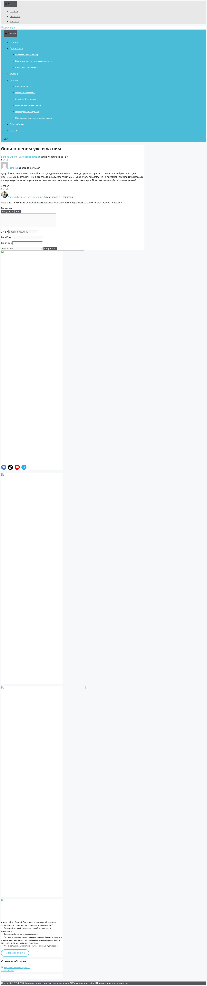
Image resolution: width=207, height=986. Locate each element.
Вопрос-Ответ (17, 124)
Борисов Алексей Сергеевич (17, 967)
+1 (4, 160)
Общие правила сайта (82, 983)
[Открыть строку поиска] (6, 139)
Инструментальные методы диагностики (34, 61)
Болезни (14, 74)
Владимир (13, 168)
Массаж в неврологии (25, 93)
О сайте (14, 11)
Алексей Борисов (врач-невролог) (26, 197)
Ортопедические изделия (27, 112)
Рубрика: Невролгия (28, 157)
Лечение (14, 80)
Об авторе (15, 16)
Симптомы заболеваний (26, 67)
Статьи (13, 130)
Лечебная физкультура (25, 99)
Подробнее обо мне (15, 953)
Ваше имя (6, 243)
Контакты (14, 21)
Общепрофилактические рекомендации (33, 118)
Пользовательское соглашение (112, 983)
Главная (14, 42)
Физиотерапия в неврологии (28, 105)
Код (18, 211)
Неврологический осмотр (26, 55)
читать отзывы (7, 970)
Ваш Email (6, 237)
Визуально (7, 211)
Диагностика (16, 48)
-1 (7, 160)
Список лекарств (23, 86)
